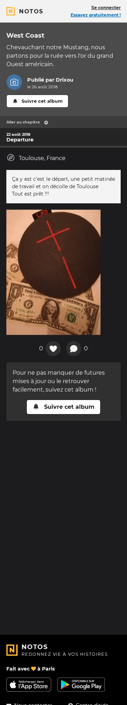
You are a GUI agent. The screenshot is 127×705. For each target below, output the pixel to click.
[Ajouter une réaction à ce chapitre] (53, 348)
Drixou (64, 80)
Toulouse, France (42, 158)
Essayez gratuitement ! (96, 15)
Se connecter (106, 7)
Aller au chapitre (23, 122)
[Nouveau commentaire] (73, 348)
